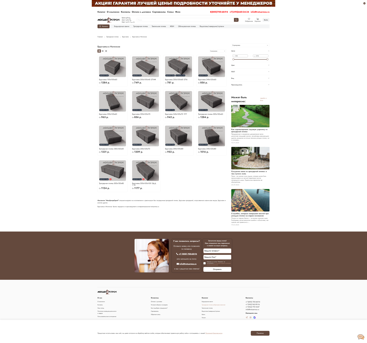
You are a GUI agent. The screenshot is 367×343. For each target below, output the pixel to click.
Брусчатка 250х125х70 (141, 148)
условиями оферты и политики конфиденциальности (219, 264)
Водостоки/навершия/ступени (212, 26)
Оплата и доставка (141, 11)
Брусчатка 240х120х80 (207, 148)
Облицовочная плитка (187, 26)
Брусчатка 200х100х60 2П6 (176, 79)
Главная (100, 37)
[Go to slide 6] (117, 110)
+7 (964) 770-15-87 (252, 307)
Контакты (125, 11)
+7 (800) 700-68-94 (188, 254)
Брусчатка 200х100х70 (141, 114)
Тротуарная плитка (140, 26)
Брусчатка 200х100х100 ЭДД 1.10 (144, 184)
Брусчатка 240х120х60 (207, 79)
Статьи (170, 11)
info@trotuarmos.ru (260, 11)
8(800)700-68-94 (219, 11)
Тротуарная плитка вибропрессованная (213, 305)
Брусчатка (125, 37)
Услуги (204, 318)
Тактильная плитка (159, 26)
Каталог (101, 11)
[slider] (233, 59)
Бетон (203, 314)
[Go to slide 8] (124, 110)
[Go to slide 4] (111, 110)
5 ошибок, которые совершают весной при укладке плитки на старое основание (250, 214)
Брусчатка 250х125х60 (108, 114)
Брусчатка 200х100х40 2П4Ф (144, 79)
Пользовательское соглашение (106, 316)
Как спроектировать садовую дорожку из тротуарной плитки (249, 130)
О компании (113, 11)
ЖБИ (172, 26)
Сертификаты (159, 11)
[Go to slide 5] (114, 110)
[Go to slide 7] (120, 110)
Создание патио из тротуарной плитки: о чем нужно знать (249, 172)
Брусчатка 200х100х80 (174, 148)
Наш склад (100, 308)
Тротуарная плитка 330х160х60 (111, 148)
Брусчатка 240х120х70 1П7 (176, 114)
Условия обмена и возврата (159, 305)
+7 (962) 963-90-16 (253, 304)
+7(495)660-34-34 (239, 11)
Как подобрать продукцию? (159, 308)
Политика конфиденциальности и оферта (106, 312)
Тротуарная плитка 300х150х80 (111, 183)
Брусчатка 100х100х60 (108, 79)
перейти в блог (263, 99)
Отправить (217, 269)
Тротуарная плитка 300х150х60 (210, 114)
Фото (177, 11)
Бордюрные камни (121, 26)
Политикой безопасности (213, 333)
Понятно (260, 333)
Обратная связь (155, 314)
